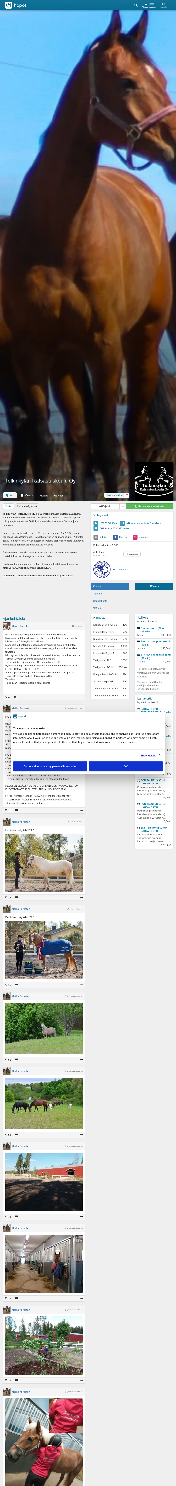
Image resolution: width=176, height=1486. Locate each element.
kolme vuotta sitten (76, 708)
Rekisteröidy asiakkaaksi (151, 506)
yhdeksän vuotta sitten (75, 996)
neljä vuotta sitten (76, 822)
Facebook (124, 537)
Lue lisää (142, 676)
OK (126, 766)
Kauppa (44, 495)
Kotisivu (103, 537)
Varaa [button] (155, 586)
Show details (148, 755)
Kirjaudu (163, 7)
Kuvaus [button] (97, 586)
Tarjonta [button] (97, 593)
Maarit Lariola (20, 626)
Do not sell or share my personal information (50, 766)
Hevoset (58, 495)
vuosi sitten (79, 626)
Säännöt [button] (97, 608)
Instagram (143, 537)
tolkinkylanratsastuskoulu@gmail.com (143, 523)
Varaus (29, 495)
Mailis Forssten (21, 708)
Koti (11, 495)
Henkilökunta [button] (100, 600)
